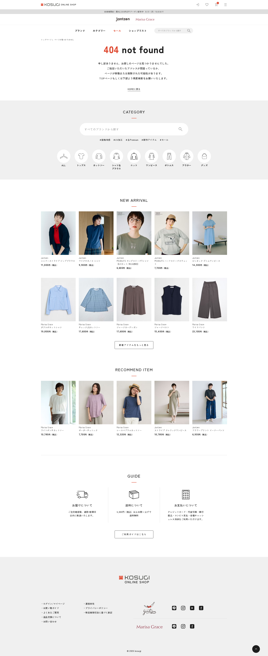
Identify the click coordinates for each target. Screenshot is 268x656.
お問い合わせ (50, 621)
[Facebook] (201, 608)
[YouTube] (192, 608)
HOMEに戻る (134, 89)
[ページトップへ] (256, 649)
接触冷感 (105, 139)
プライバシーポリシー (96, 608)
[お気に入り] (206, 4)
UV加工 (119, 139)
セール (117, 30)
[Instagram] (183, 608)
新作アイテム (150, 139)
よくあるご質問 (51, 612)
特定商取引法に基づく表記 (98, 612)
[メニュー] (225, 4)
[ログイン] (197, 4)
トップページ (46, 39)
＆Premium (132, 139)
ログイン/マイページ (54, 603)
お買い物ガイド (51, 608)
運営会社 (89, 603)
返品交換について (52, 617)
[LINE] (174, 608)
